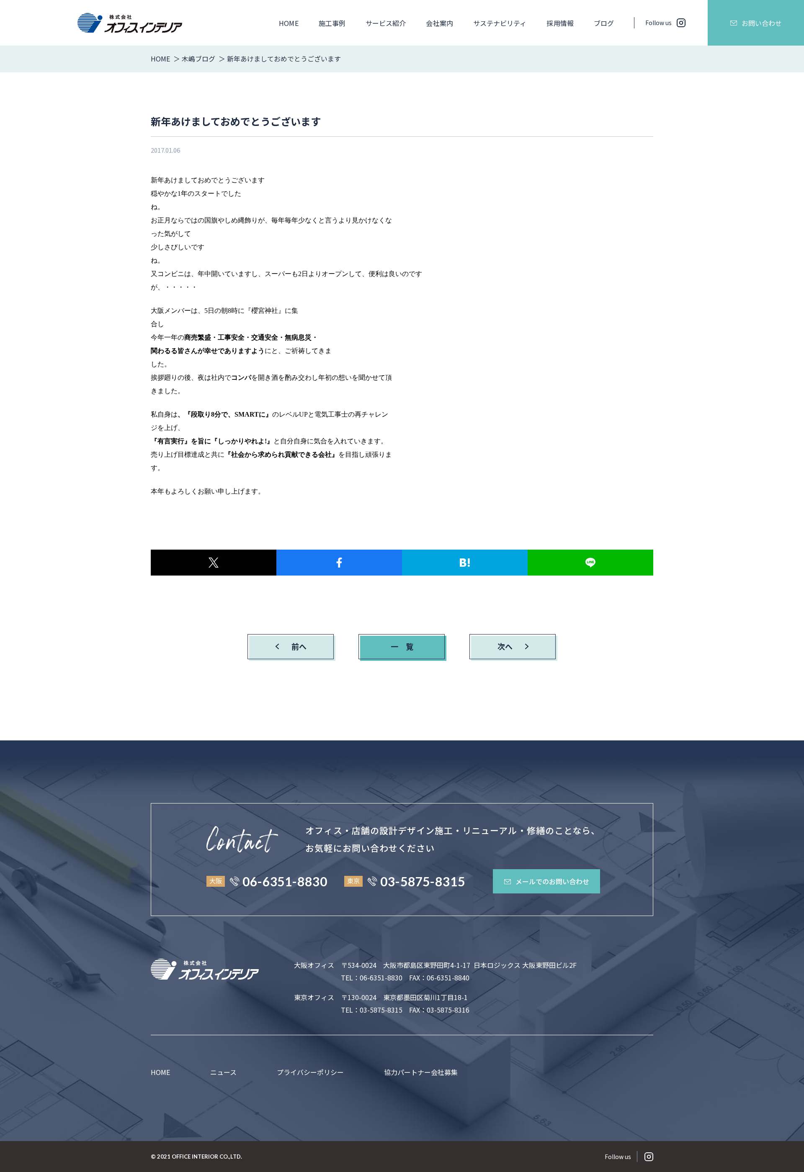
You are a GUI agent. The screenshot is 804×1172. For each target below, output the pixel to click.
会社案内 (439, 23)
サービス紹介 (386, 23)
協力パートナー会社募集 (421, 1072)
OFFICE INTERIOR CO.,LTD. (207, 1156)
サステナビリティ (500, 23)
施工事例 (332, 23)
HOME (288, 23)
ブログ (604, 23)
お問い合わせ (762, 23)
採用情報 (559, 23)
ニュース (223, 1072)
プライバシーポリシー (310, 1072)
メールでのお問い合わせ (552, 881)
